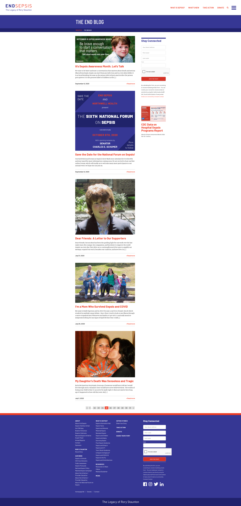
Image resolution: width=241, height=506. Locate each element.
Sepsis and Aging (101, 438)
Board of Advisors (81, 433)
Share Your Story (121, 423)
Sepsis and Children (102, 435)
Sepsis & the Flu (101, 458)
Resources (100, 464)
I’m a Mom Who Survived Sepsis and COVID (101, 306)
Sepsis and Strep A (102, 445)
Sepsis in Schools (80, 458)
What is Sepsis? (177, 8)
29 (122, 408)
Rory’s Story (79, 452)
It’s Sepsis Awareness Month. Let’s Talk (99, 66)
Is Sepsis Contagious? (103, 453)
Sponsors (78, 445)
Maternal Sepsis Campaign (83, 471)
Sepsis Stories (122, 421)
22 (95, 408)
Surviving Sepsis (101, 440)
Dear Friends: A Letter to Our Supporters (100, 238)
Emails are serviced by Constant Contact (152, 96)
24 (103, 408)
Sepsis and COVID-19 (102, 455)
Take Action (208, 8)
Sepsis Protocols (80, 466)
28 (118, 408)
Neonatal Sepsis (101, 433)
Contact (77, 443)
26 (110, 408)
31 (130, 408)
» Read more (130, 84)
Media (98, 476)
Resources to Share (102, 467)
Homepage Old (79, 492)
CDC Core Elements (81, 461)
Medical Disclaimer (101, 471)
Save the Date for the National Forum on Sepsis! (105, 154)
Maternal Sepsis (101, 431)
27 (114, 408)
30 (126, 408)
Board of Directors (81, 431)
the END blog (79, 428)
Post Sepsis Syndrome (103, 443)
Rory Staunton (81, 449)
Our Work (78, 456)
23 (99, 408)
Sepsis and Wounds (102, 428)
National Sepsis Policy (82, 468)
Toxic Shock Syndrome (103, 450)
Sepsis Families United (82, 426)
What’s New (193, 8)
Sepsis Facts (100, 426)
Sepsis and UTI (100, 448)
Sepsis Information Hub (103, 423)
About (77, 421)
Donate (220, 8)
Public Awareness (80, 463)
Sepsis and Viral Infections (104, 460)
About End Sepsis (80, 423)
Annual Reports (80, 440)
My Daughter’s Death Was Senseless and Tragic (104, 381)
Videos (98, 469)
